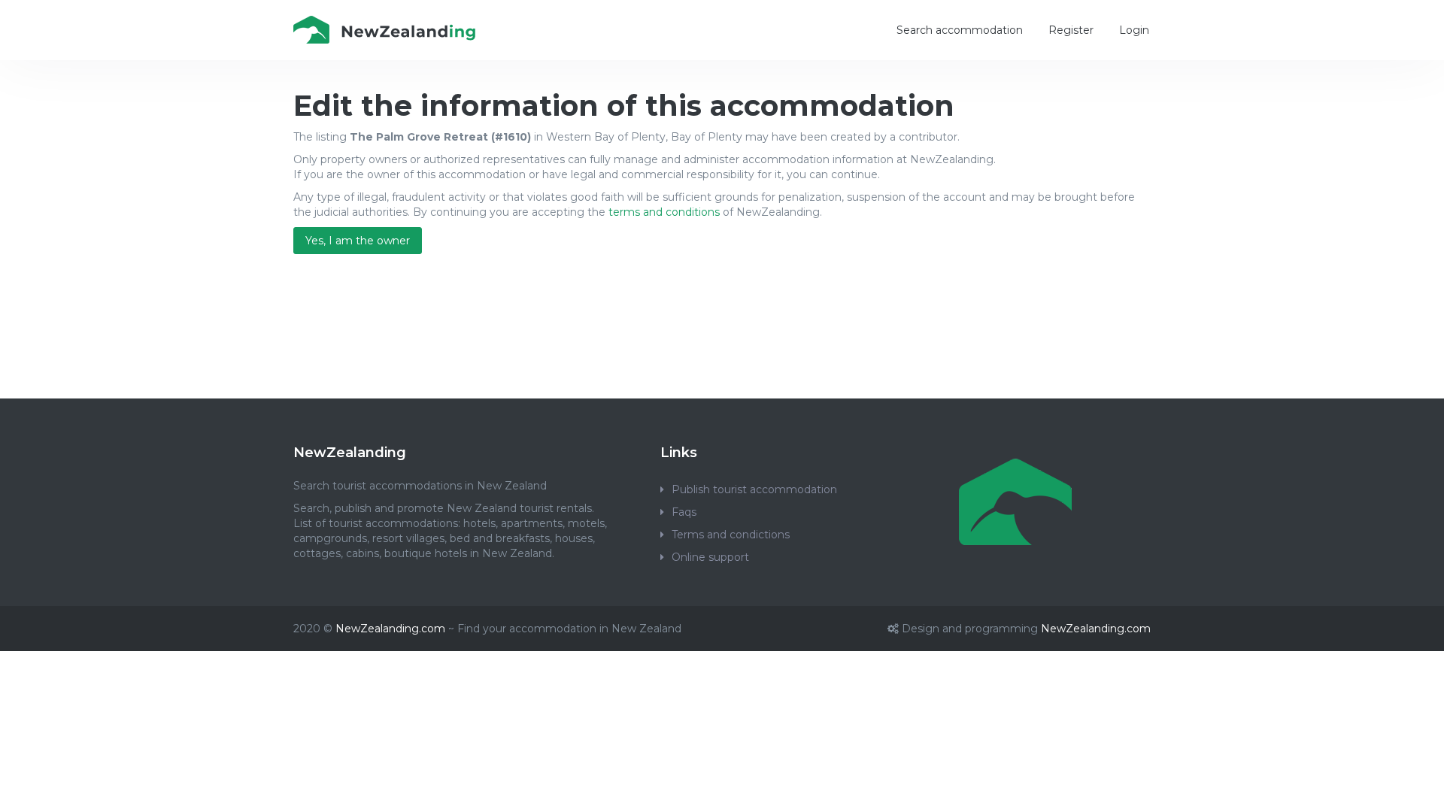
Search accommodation (959, 30)
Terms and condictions (731, 534)
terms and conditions (664, 212)
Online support (710, 557)
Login (1134, 30)
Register (1071, 30)
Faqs (684, 512)
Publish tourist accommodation (754, 489)
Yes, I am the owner (357, 240)
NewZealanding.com (390, 628)
